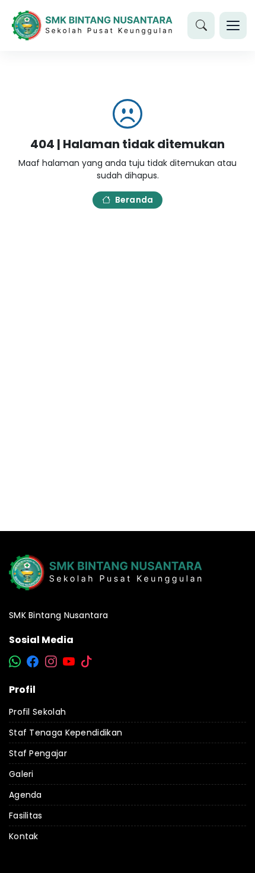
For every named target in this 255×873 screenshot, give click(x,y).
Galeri (21, 774)
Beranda (134, 200)
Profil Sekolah (37, 712)
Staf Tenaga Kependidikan (65, 732)
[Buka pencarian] (201, 25)
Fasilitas (26, 815)
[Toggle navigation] (233, 25)
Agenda (25, 795)
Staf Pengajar (38, 753)
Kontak (24, 836)
